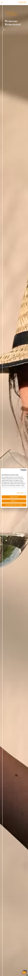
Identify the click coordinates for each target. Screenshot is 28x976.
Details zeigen (20, 492)
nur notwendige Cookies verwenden (14, 504)
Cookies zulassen (14, 497)
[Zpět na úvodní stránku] (22, 2)
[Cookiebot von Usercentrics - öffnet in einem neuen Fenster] (20, 470)
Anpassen (13, 501)
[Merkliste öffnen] (4, 2)
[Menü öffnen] (1, 2)
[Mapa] (3, 2)
